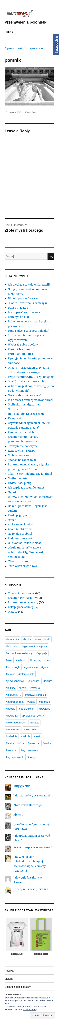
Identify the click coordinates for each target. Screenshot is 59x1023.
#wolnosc (11, 750)
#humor (10, 674)
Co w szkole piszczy (21, 593)
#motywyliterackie (35, 695)
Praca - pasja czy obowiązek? (32, 847)
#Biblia (27, 639)
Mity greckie (21, 786)
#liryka (23, 688)
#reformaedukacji (16, 722)
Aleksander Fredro (20, 524)
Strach (12, 519)
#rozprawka (31, 729)
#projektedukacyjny (33, 715)
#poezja (10, 708)
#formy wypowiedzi (41, 660)
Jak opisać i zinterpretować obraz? (30, 400)
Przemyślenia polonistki (26, 22)
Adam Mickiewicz (20, 529)
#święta (32, 757)
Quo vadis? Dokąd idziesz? (25, 543)
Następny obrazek (34, 48)
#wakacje (33, 743)
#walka (47, 743)
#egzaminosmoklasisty (19, 653)
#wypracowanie (15, 757)
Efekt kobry (15, 293)
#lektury (10, 688)
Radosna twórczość (20, 538)
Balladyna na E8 (18, 316)
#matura (35, 688)
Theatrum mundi (19, 561)
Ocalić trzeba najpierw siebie (27, 381)
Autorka (9, 970)
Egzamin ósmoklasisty (23, 602)
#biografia (12, 646)
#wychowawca (29, 750)
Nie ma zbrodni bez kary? (24, 395)
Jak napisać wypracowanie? (31, 795)
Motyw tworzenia (19, 455)
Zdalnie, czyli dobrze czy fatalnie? (30, 473)
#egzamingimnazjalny (34, 646)
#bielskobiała (42, 639)
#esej (9, 660)
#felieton (21, 660)
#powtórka (12, 715)
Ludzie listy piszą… (20, 483)
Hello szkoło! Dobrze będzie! (26, 413)
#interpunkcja (26, 674)
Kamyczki (14, 418)
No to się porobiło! (20, 533)
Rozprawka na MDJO (21, 450)
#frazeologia (13, 667)
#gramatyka (31, 667)
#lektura (47, 681)
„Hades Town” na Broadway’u (27, 303)
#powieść (44, 708)
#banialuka (12, 639)
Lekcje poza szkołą (20, 607)
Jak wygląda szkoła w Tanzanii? (29, 284)
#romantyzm (13, 729)
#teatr (37, 736)
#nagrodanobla (15, 702)
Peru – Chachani (19, 349)
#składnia (11, 736)
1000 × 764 (30, 112)
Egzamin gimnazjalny (22, 597)
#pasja (31, 702)
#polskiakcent (27, 708)
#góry (44, 667)
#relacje (34, 722)
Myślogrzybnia (17, 478)
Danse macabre (18, 307)
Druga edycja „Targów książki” (28, 330)
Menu (9, 31)
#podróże (44, 702)
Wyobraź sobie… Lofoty (23, 344)
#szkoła (25, 736)
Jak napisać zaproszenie (24, 312)
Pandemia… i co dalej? (22, 432)
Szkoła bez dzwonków (22, 566)
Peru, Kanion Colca (20, 353)
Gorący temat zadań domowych (28, 289)
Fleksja (18, 814)
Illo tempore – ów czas (23, 298)
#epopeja (41, 653)
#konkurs (33, 681)
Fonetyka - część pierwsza (30, 889)
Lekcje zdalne (13, 995)
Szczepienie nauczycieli (24, 446)
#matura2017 (13, 695)
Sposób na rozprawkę (22, 459)
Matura (12, 611)
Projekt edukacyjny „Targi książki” (31, 376)
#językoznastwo (15, 681)
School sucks (16, 556)
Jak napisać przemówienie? (26, 487)
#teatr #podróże (15, 743)
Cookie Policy (30, 1009)
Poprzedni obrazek (13, 48)
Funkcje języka (18, 515)
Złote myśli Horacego (27, 805)
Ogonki (13, 492)
